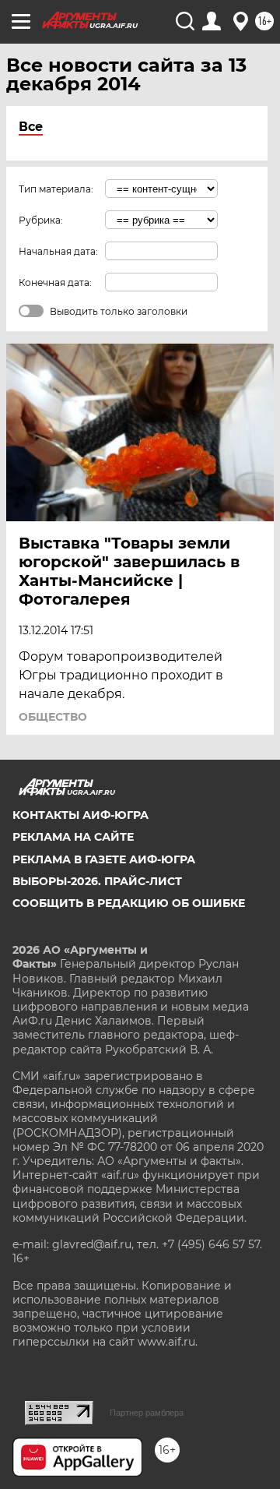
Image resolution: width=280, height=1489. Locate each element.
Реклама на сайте (73, 837)
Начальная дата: (58, 251)
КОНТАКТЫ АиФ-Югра (80, 815)
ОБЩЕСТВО (53, 716)
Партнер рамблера (147, 1412)
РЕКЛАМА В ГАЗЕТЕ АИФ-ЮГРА (103, 859)
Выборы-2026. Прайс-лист (97, 881)
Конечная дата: (55, 282)
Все (31, 126)
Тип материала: (56, 189)
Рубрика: (41, 220)
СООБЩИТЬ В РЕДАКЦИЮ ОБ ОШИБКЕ (128, 903)
